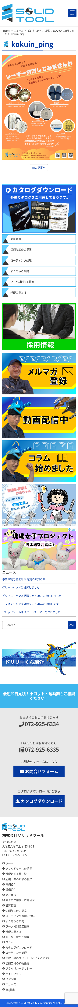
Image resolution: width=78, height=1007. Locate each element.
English (10, 989)
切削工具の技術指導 (17, 963)
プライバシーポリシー (18, 968)
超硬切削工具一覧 (16, 873)
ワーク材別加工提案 (22, 281)
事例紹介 (10, 884)
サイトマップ (13, 974)
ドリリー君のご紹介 (17, 937)
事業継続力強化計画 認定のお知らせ (23, 579)
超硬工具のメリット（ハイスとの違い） (29, 958)
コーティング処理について (21, 916)
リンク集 (10, 979)
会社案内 (10, 895)
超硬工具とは (18, 292)
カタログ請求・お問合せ (20, 900)
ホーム (9, 863)
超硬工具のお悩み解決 (18, 879)
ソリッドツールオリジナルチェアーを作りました (31, 612)
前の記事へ (38, 167)
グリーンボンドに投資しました (20, 587)
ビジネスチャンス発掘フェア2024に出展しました (31, 595)
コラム (9, 942)
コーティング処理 (21, 260)
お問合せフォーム (41, 771)
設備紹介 (10, 889)
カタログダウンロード (41, 801)
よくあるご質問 (19, 271)
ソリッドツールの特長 (18, 868)
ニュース (10, 984)
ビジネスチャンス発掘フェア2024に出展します (30, 604)
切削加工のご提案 (21, 249)
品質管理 (15, 239)
